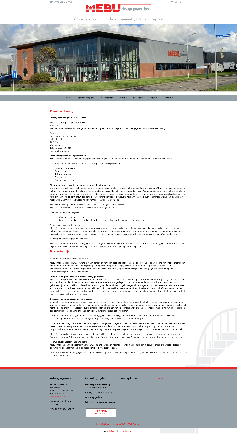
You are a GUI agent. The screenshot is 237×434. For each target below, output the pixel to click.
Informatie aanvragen (101, 412)
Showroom (138, 98)
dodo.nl (112, 431)
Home (68, 98)
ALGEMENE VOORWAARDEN (129, 423)
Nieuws (153, 98)
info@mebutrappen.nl (60, 396)
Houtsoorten (107, 98)
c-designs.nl (128, 431)
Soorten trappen (86, 98)
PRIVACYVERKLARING (163, 378)
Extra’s (123, 98)
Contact (167, 98)
